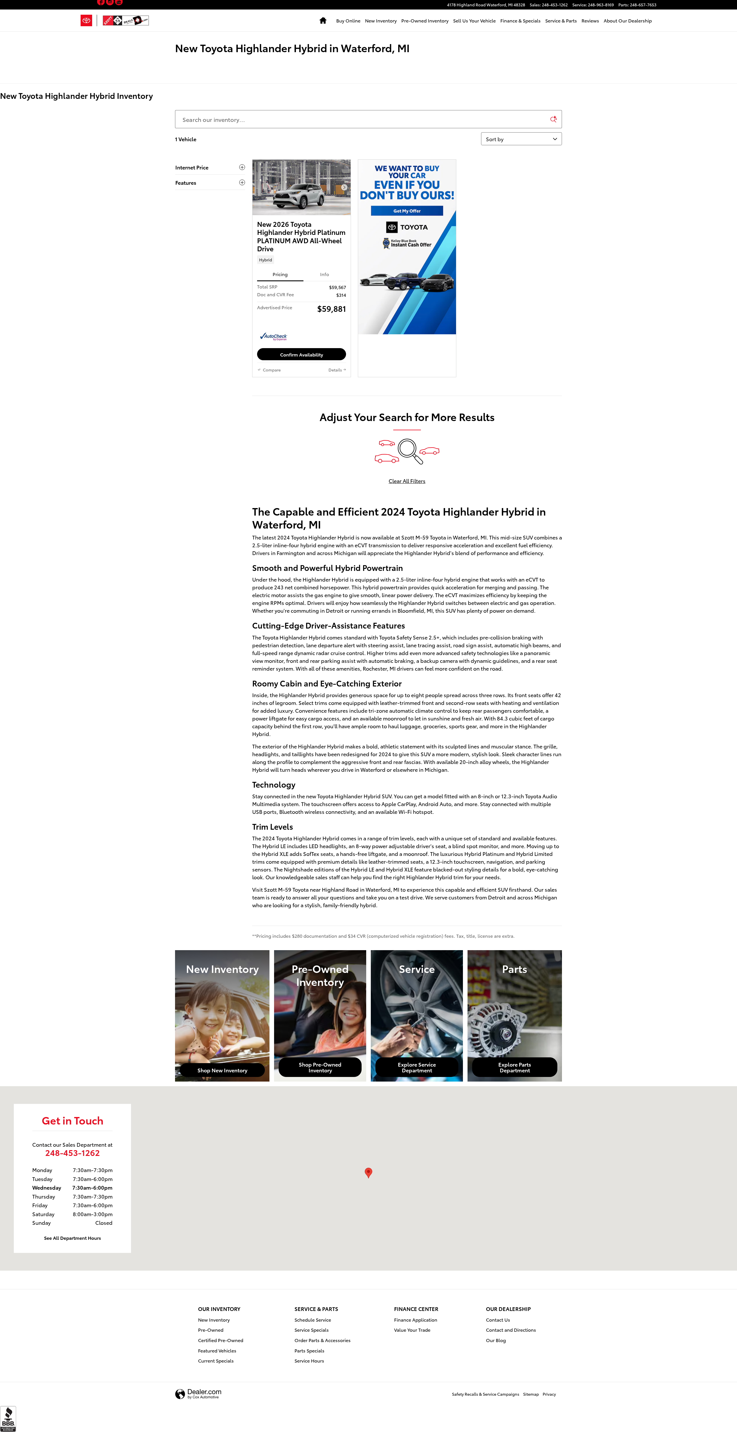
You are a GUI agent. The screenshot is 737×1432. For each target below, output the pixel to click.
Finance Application (415, 1319)
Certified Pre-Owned (220, 1340)
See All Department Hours (72, 1237)
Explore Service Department (417, 1067)
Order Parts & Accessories (323, 1340)
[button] (301, 259)
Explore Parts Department (514, 1067)
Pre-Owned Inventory (425, 20)
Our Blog (496, 1340)
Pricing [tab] (280, 274)
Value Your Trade (412, 1329)
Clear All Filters (407, 480)
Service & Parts (561, 20)
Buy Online (348, 20)
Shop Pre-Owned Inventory (320, 1067)
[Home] (89, 20)
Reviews (590, 20)
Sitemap (531, 1394)
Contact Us (498, 1319)
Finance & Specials (520, 20)
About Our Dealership (628, 20)
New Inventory (381, 20)
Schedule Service (313, 1319)
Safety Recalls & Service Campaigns (485, 1394)
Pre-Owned (210, 1329)
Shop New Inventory (222, 1069)
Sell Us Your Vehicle (474, 20)
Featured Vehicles (217, 1350)
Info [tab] (324, 274)
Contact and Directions (511, 1329)
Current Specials (216, 1360)
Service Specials (312, 1329)
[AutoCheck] (273, 336)
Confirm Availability (301, 354)
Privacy (549, 1394)
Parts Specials (309, 1350)
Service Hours (309, 1360)
